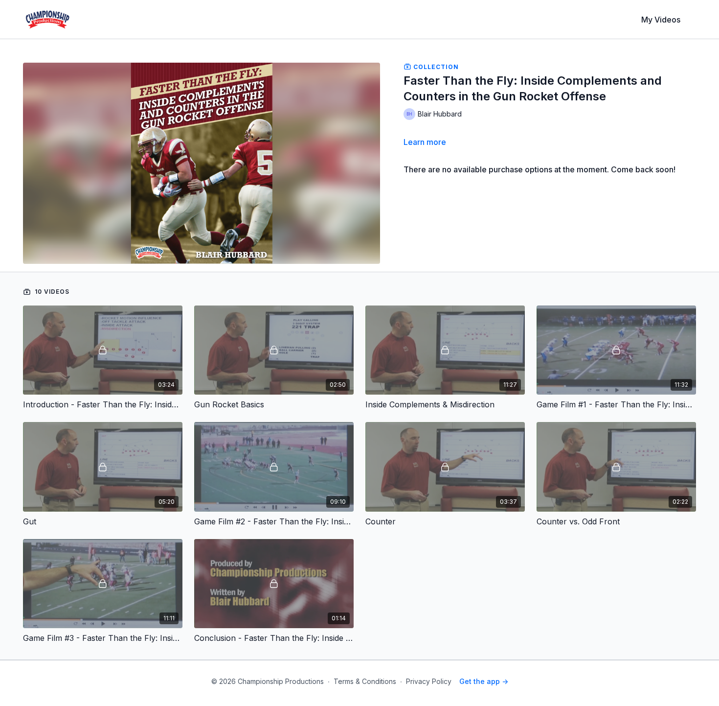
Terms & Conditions (365, 681)
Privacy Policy (428, 681)
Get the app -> (483, 681)
